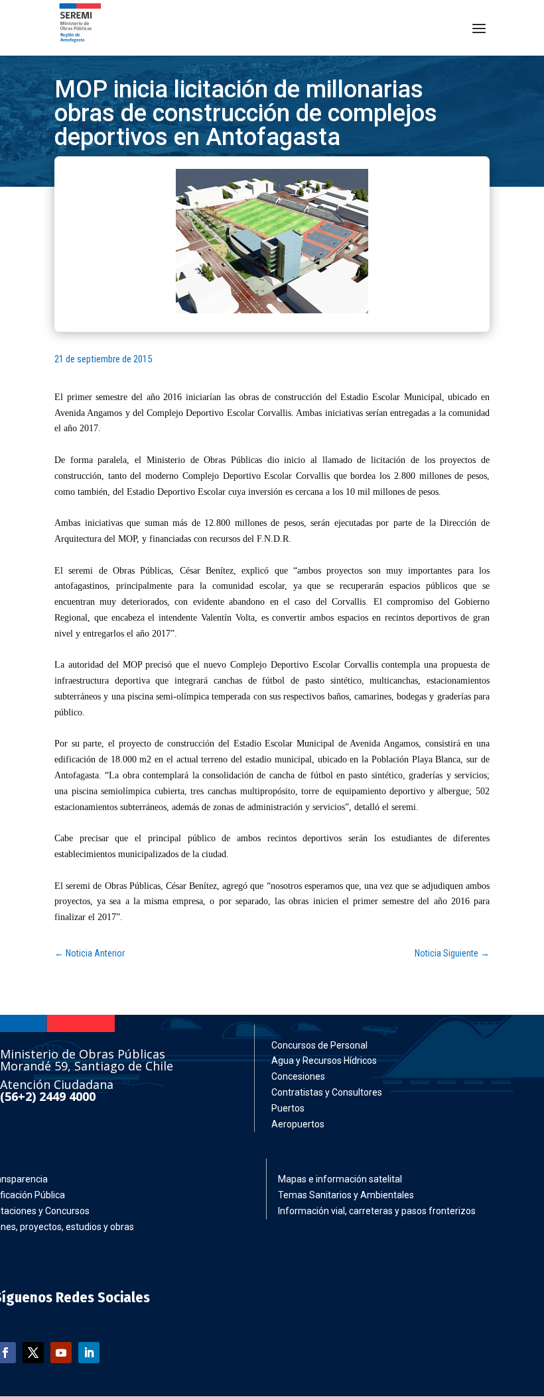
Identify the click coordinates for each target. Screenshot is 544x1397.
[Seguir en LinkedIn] (89, 1352)
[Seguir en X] (33, 1352)
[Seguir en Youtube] (61, 1352)
